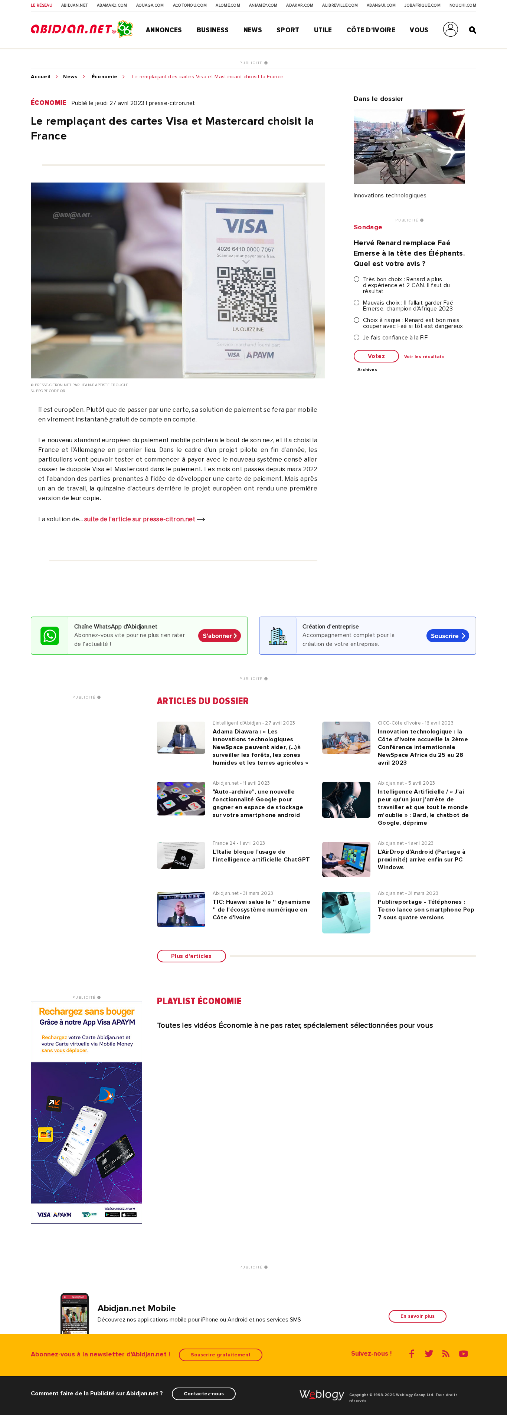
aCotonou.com (190, 5)
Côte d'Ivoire (371, 30)
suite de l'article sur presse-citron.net (140, 519)
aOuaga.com (150, 5)
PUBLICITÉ (251, 63)
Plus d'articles (191, 956)
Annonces (164, 30)
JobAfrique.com (422, 5)
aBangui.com (381, 5)
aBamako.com (112, 5)
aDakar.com (299, 5)
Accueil (40, 76)
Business (213, 30)
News (252, 30)
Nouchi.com (462, 5)
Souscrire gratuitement (221, 1355)
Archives (367, 370)
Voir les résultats (424, 357)
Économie (105, 76)
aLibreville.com (340, 5)
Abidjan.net (74, 5)
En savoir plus (417, 1316)
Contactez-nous (204, 1394)
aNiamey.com (263, 5)
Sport (288, 30)
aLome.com (228, 5)
